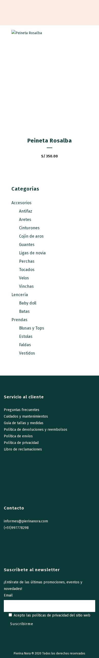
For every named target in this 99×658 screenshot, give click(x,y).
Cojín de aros (31, 236)
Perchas (27, 261)
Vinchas (26, 286)
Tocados (27, 269)
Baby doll (27, 303)
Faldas (25, 344)
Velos (24, 278)
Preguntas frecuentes (21, 410)
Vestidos (27, 353)
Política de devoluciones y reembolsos (35, 429)
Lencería (19, 294)
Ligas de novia (32, 253)
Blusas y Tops (31, 328)
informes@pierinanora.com (26, 521)
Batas (24, 311)
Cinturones (29, 227)
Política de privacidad (21, 443)
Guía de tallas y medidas (23, 423)
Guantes (27, 244)
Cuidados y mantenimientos (26, 416)
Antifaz (25, 211)
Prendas (19, 319)
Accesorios (21, 202)
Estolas (25, 336)
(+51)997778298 (16, 528)
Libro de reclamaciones (23, 449)
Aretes (25, 219)
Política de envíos (18, 436)
